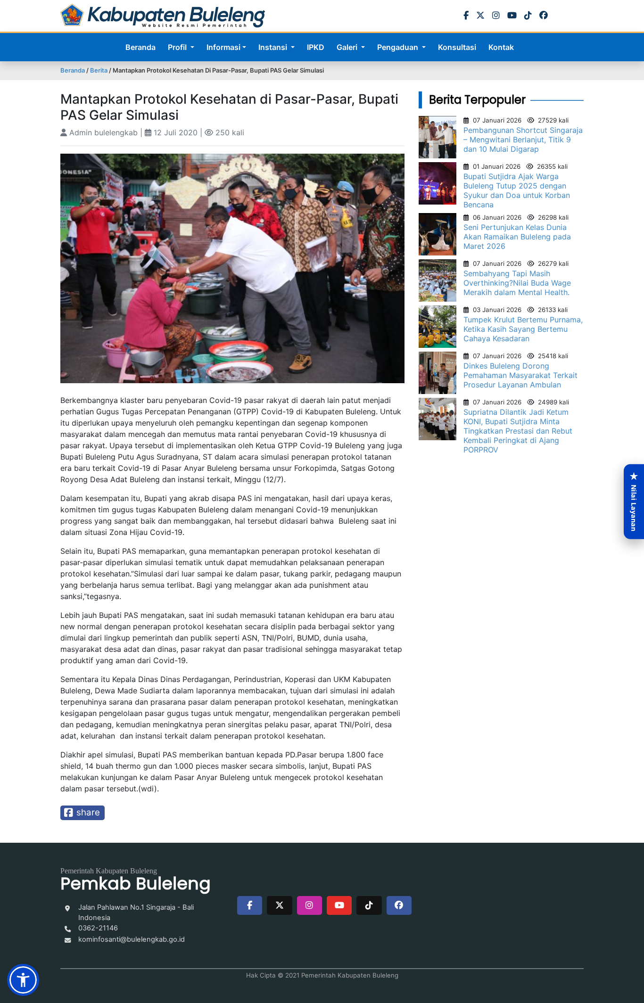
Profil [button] (178, 47)
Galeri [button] (348, 47)
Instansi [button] (273, 47)
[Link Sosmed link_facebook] (249, 905)
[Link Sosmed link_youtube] (339, 905)
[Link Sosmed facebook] (399, 905)
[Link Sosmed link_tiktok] (368, 905)
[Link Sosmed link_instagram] (309, 905)
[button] (23, 980)
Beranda (140, 47)
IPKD (315, 47)
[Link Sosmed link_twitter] (279, 905)
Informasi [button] (223, 47)
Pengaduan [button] (398, 47)
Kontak (501, 47)
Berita (98, 70)
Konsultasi (457, 47)
